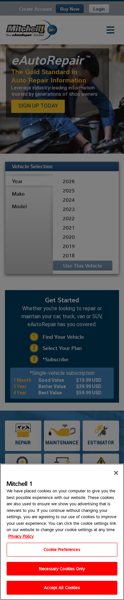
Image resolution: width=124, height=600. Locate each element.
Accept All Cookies (62, 587)
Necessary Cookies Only (62, 569)
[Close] (116, 473)
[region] (62, 532)
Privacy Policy (21, 536)
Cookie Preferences (62, 549)
